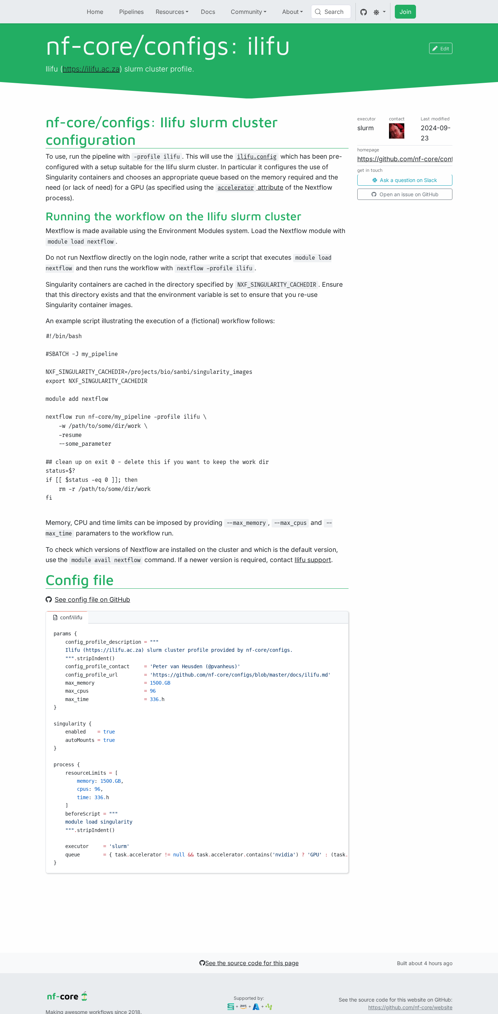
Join (405, 11)
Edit (444, 48)
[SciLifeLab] (268, 1006)
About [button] (290, 11)
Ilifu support (313, 560)
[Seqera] (230, 1006)
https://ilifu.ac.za (91, 69)
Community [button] (246, 11)
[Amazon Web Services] (243, 1006)
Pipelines (131, 11)
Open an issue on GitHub (408, 194)
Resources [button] (170, 11)
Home (95, 11)
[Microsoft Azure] (256, 1006)
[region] (197, 748)
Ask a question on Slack (407, 180)
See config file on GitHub (92, 599)
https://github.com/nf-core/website (410, 1007)
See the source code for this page (252, 963)
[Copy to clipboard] (339, 632)
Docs (208, 11)
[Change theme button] (379, 11)
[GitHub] (363, 11)
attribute (250, 187)
